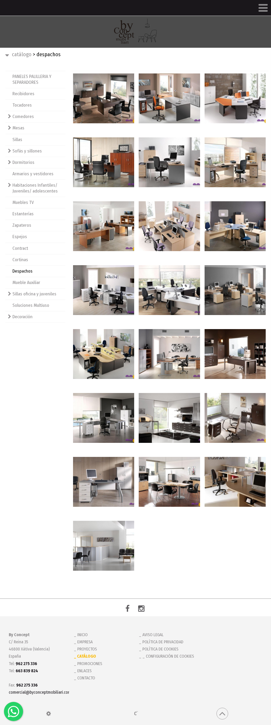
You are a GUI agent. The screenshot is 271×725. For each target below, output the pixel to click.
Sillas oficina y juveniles (34, 294)
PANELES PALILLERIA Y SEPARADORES (31, 79)
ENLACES (84, 670)
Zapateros (21, 225)
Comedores (23, 116)
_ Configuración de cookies (168, 656)
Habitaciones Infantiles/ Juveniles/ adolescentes (35, 188)
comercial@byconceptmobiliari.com (38, 692)
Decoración (22, 317)
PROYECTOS (87, 649)
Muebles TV (23, 202)
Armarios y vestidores (32, 174)
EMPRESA (85, 641)
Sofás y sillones (27, 151)
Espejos (19, 236)
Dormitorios (23, 162)
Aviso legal (153, 634)
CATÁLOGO (21, 54)
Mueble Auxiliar (26, 282)
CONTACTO (86, 677)
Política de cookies (160, 649)
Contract (20, 248)
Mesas (18, 128)
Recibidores (23, 94)
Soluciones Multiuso (30, 305)
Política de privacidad (162, 641)
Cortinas (20, 260)
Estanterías (23, 214)
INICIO (82, 634)
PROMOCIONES (89, 663)
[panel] (48, 713)
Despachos (22, 271)
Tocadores (22, 105)
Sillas (17, 139)
